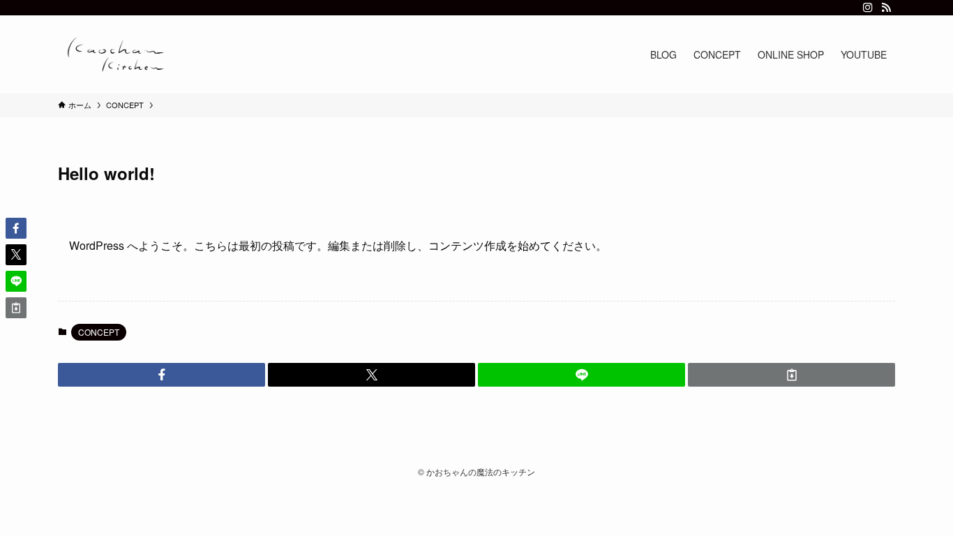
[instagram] (868, 7)
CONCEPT (98, 332)
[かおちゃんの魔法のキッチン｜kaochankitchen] (116, 54)
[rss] (886, 7)
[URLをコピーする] (791, 375)
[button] (161, 375)
